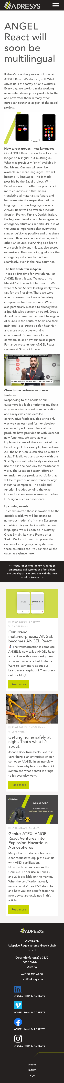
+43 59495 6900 (32, 974)
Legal (32, 1075)
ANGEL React (20, 626)
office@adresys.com (32, 979)
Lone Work (18, 731)
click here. (34, 349)
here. (31, 553)
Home (32, 1064)
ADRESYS (34, 622)
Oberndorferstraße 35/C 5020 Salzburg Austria (32, 962)
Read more (18, 684)
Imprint (32, 1070)
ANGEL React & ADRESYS (29, 995)
